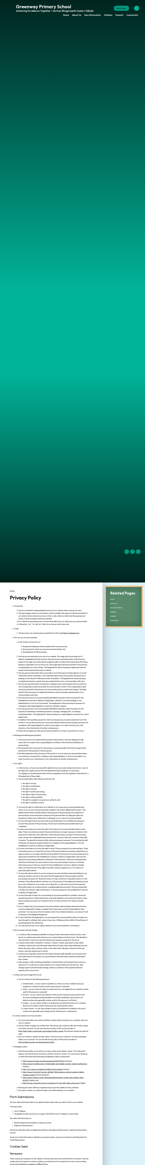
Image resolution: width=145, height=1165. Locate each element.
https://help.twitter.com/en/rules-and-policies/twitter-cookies (40, 1031)
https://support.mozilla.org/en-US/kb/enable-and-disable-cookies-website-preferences (55, 1064)
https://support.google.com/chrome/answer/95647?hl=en (44, 1061)
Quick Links (121, 8)
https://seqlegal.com (71, 633)
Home (12, 591)
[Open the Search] (136, 8)
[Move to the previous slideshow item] (126, 551)
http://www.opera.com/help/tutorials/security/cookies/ (43, 1069)
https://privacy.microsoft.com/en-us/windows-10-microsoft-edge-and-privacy (51, 1083)
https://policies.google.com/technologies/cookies (36, 1042)
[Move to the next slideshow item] (132, 551)
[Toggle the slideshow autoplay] (138, 551)
